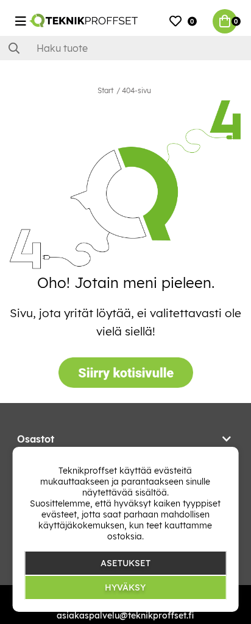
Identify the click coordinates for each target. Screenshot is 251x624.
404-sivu (136, 90)
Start (105, 90)
